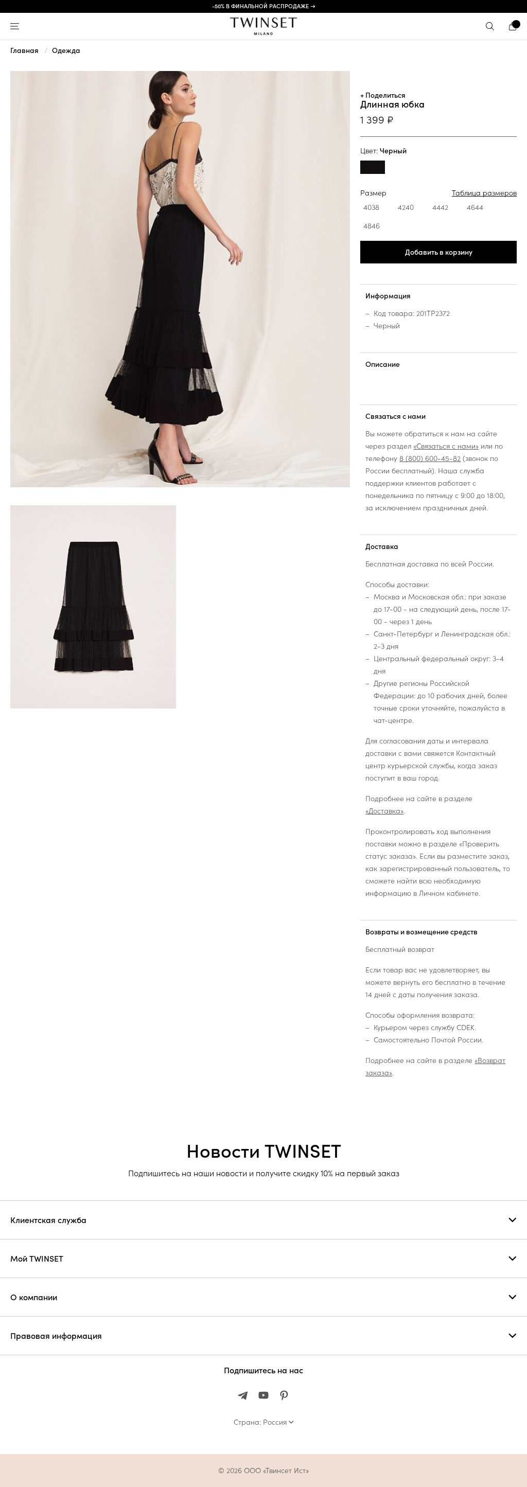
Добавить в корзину (438, 252)
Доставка (381, 546)
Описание (382, 364)
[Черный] (372, 168)
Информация (388, 295)
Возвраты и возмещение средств (421, 931)
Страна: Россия (260, 1422)
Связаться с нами (395, 416)
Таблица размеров (484, 193)
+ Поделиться (383, 95)
